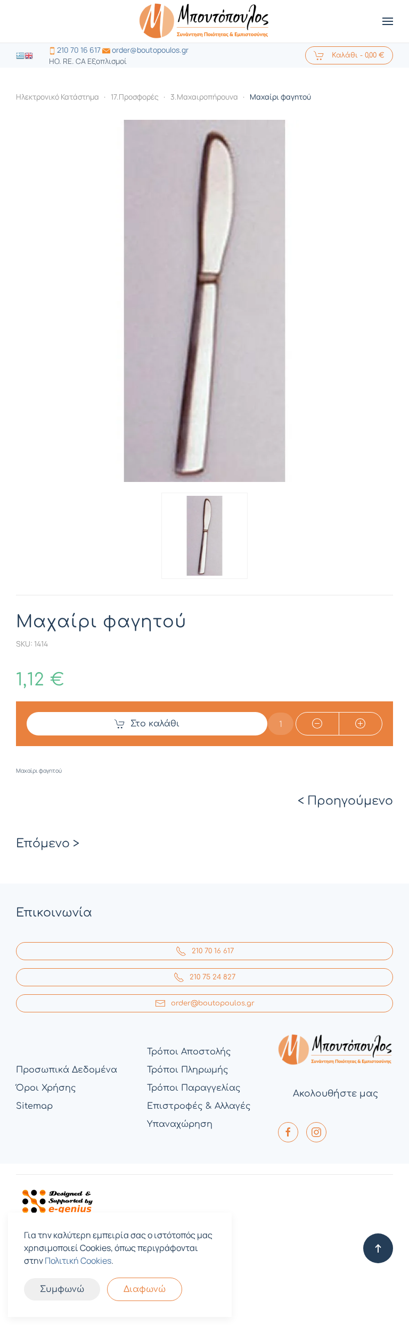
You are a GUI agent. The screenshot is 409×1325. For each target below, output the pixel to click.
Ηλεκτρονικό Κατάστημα (57, 97)
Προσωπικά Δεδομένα (66, 1070)
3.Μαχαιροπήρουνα (204, 97)
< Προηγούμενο (345, 801)
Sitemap (34, 1106)
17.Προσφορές (135, 97)
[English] (28, 55)
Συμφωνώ (62, 1289)
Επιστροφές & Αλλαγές (199, 1106)
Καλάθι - (357, 55)
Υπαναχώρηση (179, 1124)
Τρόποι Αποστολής (189, 1052)
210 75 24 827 (212, 977)
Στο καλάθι (154, 724)
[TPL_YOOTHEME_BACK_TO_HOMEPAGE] (204, 21)
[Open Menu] (387, 21)
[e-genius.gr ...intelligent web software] (54, 1200)
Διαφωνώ (145, 1289)
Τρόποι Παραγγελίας (194, 1088)
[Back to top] (378, 1248)
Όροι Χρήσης (46, 1088)
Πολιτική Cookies (78, 1260)
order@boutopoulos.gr (150, 50)
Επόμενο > (47, 843)
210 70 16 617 (79, 50)
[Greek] (20, 55)
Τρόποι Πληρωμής (187, 1070)
